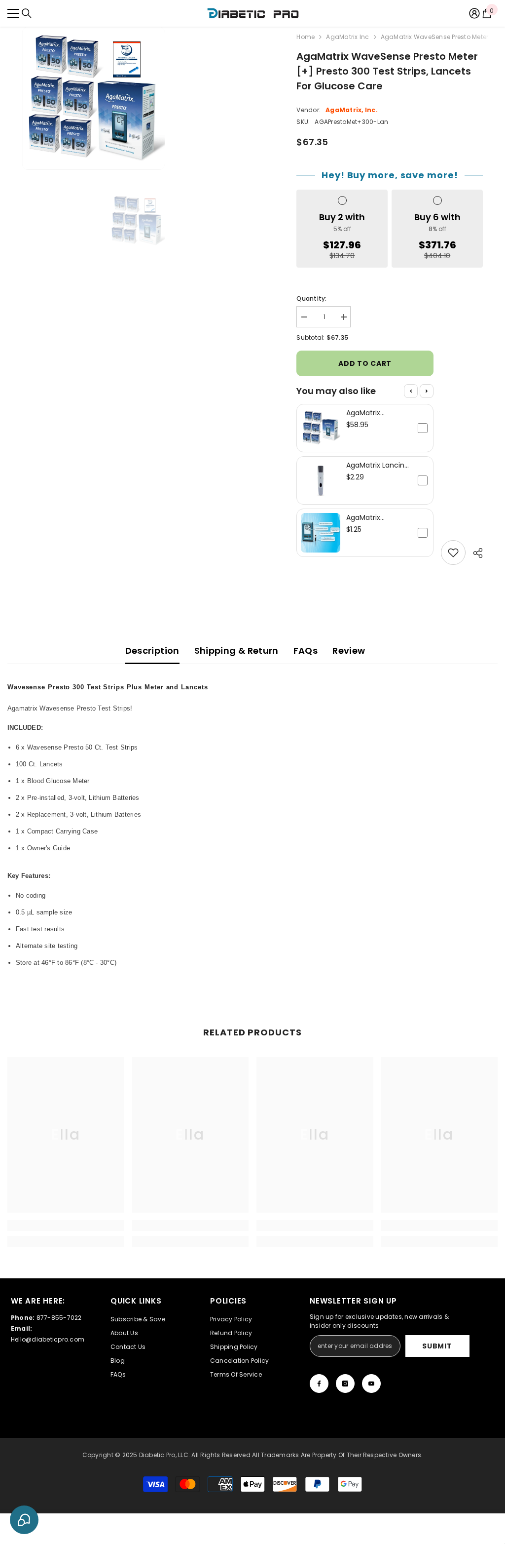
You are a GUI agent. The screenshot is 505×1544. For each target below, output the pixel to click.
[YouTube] (371, 1383)
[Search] (27, 13)
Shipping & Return (236, 650)
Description (152, 650)
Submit (437, 1346)
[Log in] (474, 13)
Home (305, 37)
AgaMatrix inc (347, 37)
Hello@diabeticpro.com (47, 1339)
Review (348, 650)
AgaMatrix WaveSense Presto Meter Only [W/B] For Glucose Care (377, 517)
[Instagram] (345, 1383)
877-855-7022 (59, 1317)
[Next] (426, 391)
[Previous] (411, 391)
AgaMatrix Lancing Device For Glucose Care (377, 465)
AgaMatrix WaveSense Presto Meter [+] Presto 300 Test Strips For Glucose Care (376, 412)
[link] (65, 1225)
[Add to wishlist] (453, 552)
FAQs (305, 650)
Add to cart (365, 363)
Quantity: (311, 298)
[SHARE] (474, 553)
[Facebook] (319, 1383)
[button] (364, 428)
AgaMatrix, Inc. (351, 110)
